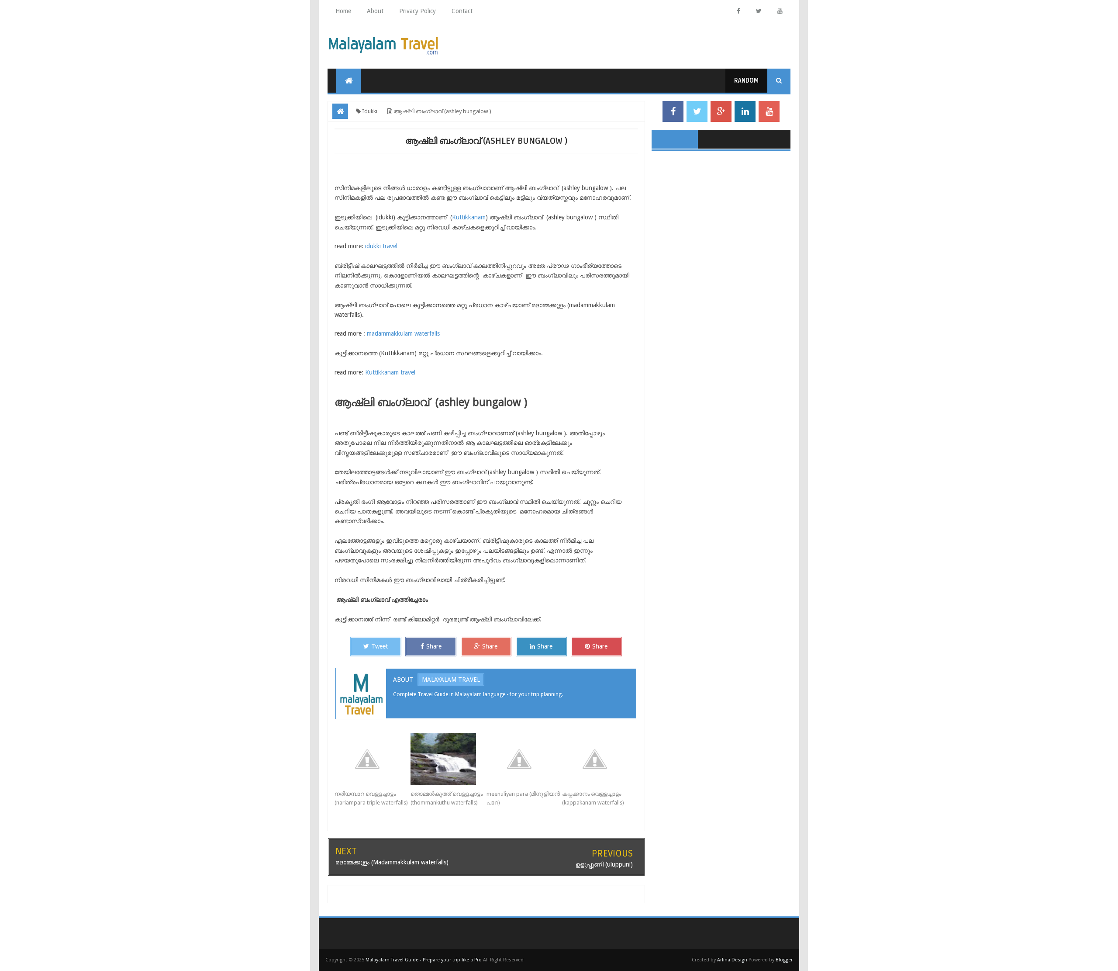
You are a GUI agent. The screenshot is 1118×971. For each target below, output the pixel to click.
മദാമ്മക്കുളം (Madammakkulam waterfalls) (392, 862)
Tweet (379, 646)
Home (343, 10)
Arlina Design (732, 960)
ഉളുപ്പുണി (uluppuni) (604, 864)
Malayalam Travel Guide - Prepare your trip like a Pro (424, 960)
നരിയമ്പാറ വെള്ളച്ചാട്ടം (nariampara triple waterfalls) (371, 798)
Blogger (784, 960)
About (375, 10)
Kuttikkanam (469, 217)
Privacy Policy (417, 10)
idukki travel (381, 246)
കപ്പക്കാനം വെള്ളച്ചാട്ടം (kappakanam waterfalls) (593, 798)
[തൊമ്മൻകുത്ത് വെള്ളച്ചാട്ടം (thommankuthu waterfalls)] (449, 759)
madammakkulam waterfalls (403, 333)
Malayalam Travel (451, 679)
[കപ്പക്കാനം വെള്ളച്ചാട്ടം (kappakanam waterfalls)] (600, 759)
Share (434, 646)
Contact (462, 10)
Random (746, 80)
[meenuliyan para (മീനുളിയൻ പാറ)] (524, 759)
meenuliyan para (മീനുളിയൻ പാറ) (523, 798)
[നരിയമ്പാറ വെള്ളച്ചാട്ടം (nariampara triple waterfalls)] (373, 759)
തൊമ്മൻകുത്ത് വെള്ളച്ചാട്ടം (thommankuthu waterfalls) (447, 798)
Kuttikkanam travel (390, 372)
